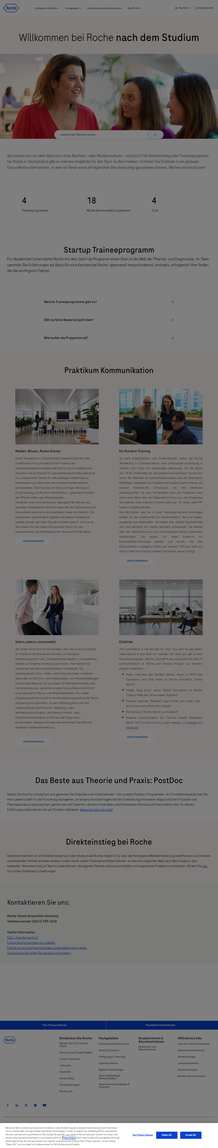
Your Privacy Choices (143, 1135)
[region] (109, 1135)
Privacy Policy (69, 1137)
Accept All (190, 1135)
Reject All (167, 1135)
